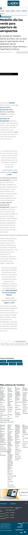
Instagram (12, 512)
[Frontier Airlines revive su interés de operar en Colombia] (10, 396)
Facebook (12, 510)
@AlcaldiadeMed (11, 290)
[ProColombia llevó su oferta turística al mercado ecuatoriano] (10, 449)
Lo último (7, 10)
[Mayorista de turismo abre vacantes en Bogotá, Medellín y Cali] (17, 394)
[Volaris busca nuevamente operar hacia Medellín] (25, 395)
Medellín (12, 103)
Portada (20, 364)
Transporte (7, 507)
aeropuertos (4, 110)
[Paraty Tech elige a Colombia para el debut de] (17, 434)
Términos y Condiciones (6, 530)
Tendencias (8, 510)
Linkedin (12, 515)
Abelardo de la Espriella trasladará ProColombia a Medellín (4, 449)
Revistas (7, 517)
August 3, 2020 (9, 303)
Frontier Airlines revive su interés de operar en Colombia (11, 414)
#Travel (4, 293)
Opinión (7, 515)
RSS (21, 532)
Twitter (12, 507)
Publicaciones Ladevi (18, 508)
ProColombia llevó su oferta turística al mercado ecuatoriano (12, 481)
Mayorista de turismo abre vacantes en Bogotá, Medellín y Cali (18, 409)
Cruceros (7, 512)
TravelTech (24, 10)
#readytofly (12, 293)
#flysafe (9, 295)
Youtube (12, 517)
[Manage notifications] (25, 532)
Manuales (13, 10)
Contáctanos (19, 530)
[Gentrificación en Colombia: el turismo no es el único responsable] (25, 428)
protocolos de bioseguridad (14, 361)
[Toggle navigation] (3, 8)
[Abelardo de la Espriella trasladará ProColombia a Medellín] (3, 433)
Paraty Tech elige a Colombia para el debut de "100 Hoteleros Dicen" (18, 452)
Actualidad (12, 364)
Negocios (18, 10)
